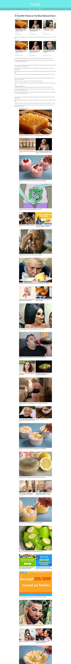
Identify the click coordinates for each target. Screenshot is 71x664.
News (34, 9)
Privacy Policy (38, 9)
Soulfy (35, 4)
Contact (30, 9)
